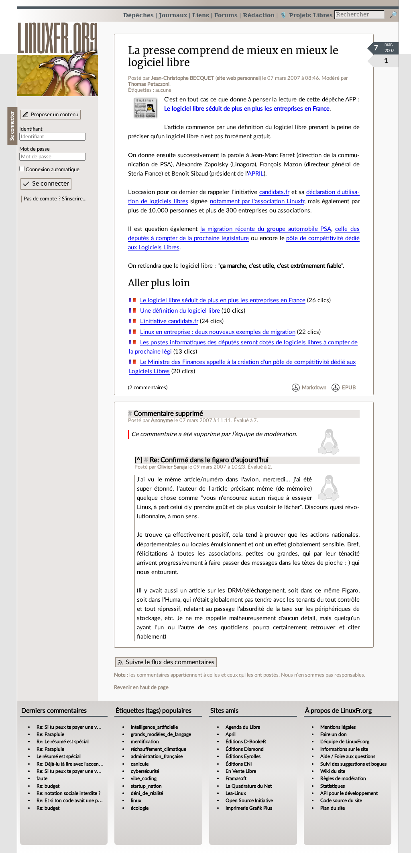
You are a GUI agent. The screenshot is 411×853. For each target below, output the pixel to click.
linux (136, 800)
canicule (140, 764)
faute (42, 778)
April (231, 734)
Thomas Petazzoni (148, 84)
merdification (145, 741)
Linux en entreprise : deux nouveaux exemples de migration (217, 332)
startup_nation (146, 786)
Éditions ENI (239, 764)
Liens (200, 15)
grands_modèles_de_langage (161, 734)
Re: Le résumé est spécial (63, 741)
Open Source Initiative (249, 800)
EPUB (349, 387)
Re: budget (48, 786)
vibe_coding (144, 778)
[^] (138, 460)
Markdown (314, 387)
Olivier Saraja (172, 467)
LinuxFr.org (57, 55)
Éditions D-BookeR (246, 741)
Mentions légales (338, 727)
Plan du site (332, 808)
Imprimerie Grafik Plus (249, 808)
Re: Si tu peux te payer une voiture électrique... (86, 727)
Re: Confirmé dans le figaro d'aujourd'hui (209, 460)
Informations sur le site (344, 749)
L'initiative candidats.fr (169, 321)
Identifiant (31, 129)
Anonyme (162, 420)
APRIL (256, 174)
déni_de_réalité (147, 793)
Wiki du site (332, 771)
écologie (140, 808)
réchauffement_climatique (158, 749)
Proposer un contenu (54, 114)
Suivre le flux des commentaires (170, 662)
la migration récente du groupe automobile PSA (265, 229)
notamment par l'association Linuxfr (257, 201)
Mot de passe (34, 149)
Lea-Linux (236, 793)
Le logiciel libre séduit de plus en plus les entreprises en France (247, 109)
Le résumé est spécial (59, 756)
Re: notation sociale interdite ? (68, 793)
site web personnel (238, 78)
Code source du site (341, 800)
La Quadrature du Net (249, 786)
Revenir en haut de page (141, 687)
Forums (226, 15)
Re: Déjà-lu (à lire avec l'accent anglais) (77, 764)
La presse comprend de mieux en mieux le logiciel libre (233, 56)
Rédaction (259, 15)
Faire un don (333, 734)
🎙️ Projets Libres (306, 15)
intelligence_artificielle (154, 727)
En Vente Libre (241, 771)
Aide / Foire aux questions (347, 756)
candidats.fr (274, 192)
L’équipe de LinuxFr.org (344, 741)
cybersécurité (145, 771)
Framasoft (236, 778)
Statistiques (332, 786)
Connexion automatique (52, 169)
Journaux (173, 15)
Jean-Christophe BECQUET (182, 78)
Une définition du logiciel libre (180, 311)
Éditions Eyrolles (243, 756)
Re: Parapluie (50, 734)
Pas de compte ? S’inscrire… (55, 198)
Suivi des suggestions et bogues (353, 764)
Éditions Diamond (245, 749)
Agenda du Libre (243, 727)
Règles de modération (343, 778)
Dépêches (138, 15)
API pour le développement (349, 793)
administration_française (157, 756)
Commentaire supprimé (168, 413)
